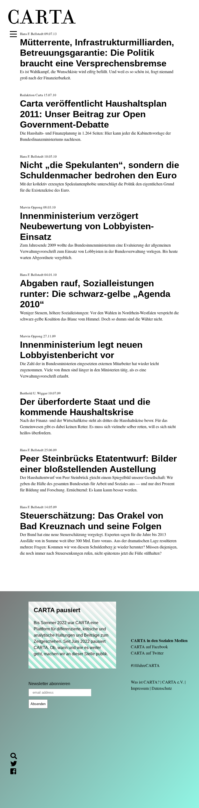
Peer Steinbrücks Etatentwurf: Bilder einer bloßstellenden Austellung (98, 463)
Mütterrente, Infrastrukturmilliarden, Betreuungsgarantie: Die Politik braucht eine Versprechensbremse (97, 52)
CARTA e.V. (173, 682)
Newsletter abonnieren (49, 683)
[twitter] (15, 764)
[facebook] (15, 772)
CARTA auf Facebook (149, 646)
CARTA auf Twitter (147, 653)
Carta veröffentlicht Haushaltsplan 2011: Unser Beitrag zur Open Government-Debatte (93, 113)
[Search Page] (15, 757)
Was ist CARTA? (145, 682)
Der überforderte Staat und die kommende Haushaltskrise (85, 406)
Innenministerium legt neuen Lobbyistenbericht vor (81, 349)
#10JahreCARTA (145, 665)
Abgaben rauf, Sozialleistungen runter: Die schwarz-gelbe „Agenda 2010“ (95, 293)
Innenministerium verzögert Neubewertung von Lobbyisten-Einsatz (87, 226)
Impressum (140, 688)
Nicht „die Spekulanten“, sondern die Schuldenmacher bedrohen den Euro (99, 170)
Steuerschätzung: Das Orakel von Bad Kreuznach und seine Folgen (91, 520)
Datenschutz (162, 688)
